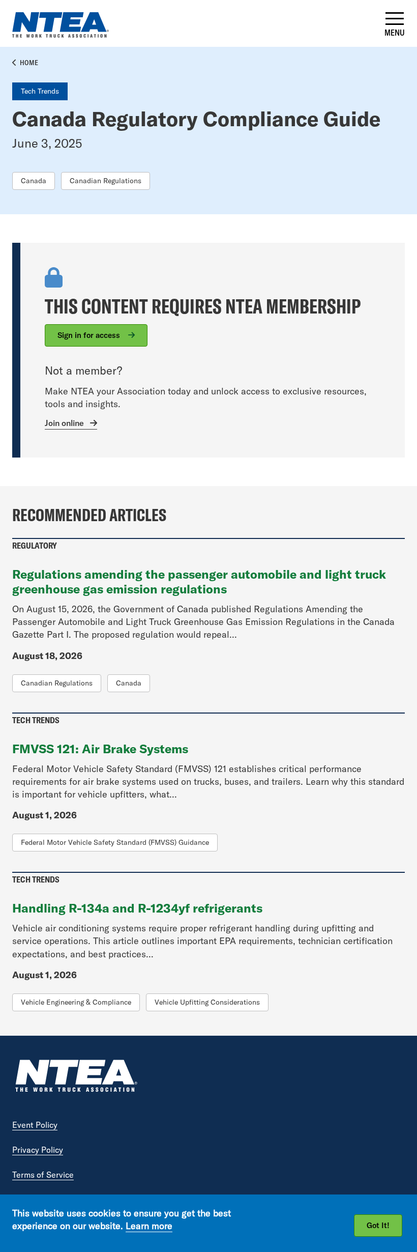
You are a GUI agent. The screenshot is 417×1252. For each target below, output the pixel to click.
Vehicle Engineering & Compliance (76, 1002)
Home (29, 62)
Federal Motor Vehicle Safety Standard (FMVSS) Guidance (115, 842)
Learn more (149, 1226)
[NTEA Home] (75, 1077)
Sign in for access (89, 335)
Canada (33, 180)
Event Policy (34, 1125)
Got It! (378, 1225)
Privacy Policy (37, 1150)
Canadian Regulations (105, 180)
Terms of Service (43, 1175)
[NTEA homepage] (60, 34)
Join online (64, 423)
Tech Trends (40, 91)
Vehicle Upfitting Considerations (207, 1002)
